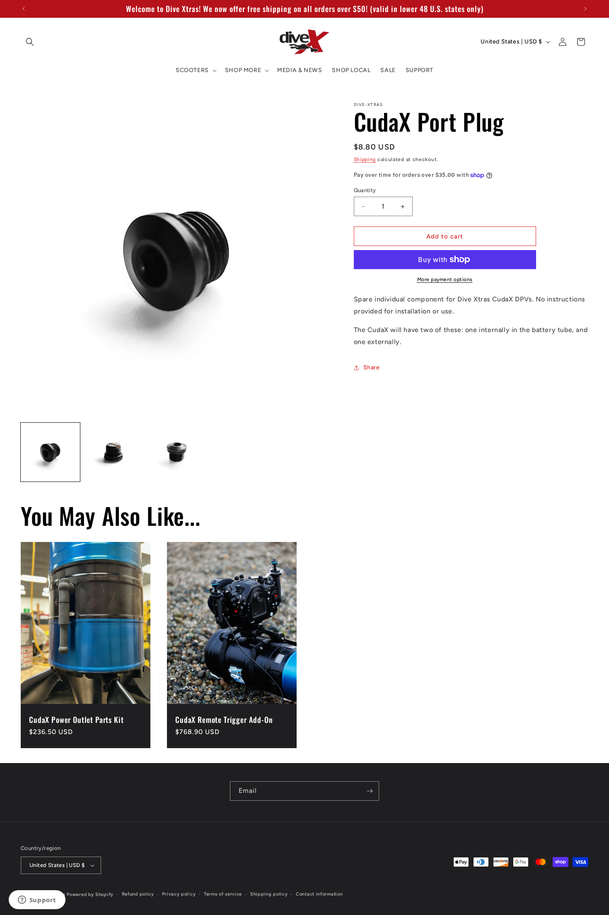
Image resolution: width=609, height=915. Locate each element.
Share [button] (371, 367)
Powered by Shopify (90, 894)
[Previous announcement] (24, 9)
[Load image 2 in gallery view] (113, 452)
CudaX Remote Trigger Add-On (224, 719)
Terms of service (223, 894)
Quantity (365, 190)
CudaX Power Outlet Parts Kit (76, 719)
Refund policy (138, 894)
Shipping (365, 159)
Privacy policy (179, 894)
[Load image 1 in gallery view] (50, 452)
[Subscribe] (369, 791)
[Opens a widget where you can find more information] (36, 900)
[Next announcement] (585, 9)
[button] (30, 42)
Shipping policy (269, 894)
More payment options (445, 279)
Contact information (319, 894)
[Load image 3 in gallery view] (176, 452)
